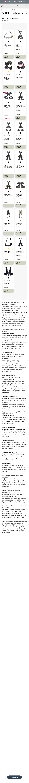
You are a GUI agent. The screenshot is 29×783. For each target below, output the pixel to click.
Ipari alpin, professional (9, 9)
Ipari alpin (19, 9)
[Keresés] (21, 6)
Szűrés (15, 777)
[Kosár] (17, 6)
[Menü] (26, 6)
